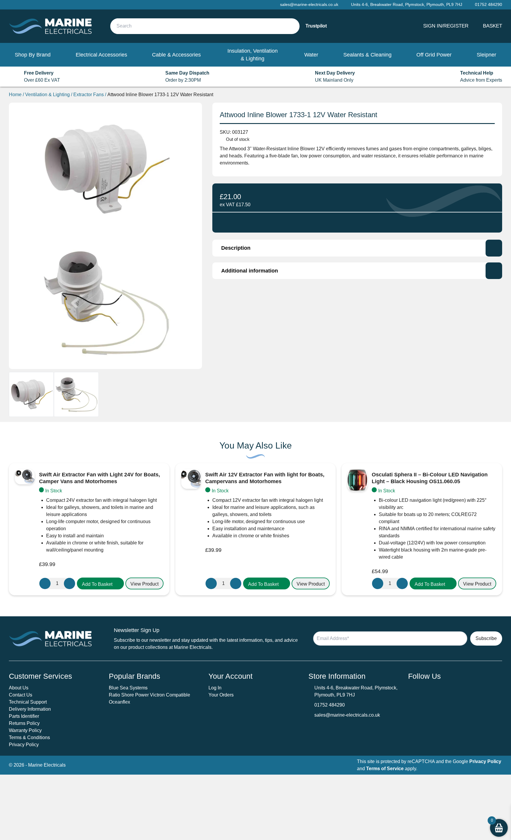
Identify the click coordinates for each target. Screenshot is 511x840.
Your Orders (221, 694)
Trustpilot (316, 25)
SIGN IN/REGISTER (445, 26)
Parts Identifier (24, 716)
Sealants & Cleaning (367, 55)
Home (15, 94)
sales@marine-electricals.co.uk (347, 715)
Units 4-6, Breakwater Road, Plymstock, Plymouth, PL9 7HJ (406, 4)
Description (235, 248)
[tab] (357, 248)
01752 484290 (329, 704)
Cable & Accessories (176, 55)
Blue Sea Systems (128, 687)
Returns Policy (24, 723)
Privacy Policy (24, 744)
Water (311, 55)
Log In (214, 687)
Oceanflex (119, 701)
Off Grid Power (434, 55)
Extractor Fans (88, 94)
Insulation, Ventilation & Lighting (252, 55)
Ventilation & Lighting (47, 94)
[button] (100, 583)
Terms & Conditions (29, 737)
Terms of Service (385, 768)
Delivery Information (30, 709)
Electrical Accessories (101, 55)
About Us (18, 687)
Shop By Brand (33, 55)
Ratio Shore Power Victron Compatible (149, 694)
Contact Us (20, 694)
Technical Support (28, 701)
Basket (492, 26)
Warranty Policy (25, 730)
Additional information (249, 271)
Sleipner (486, 55)
